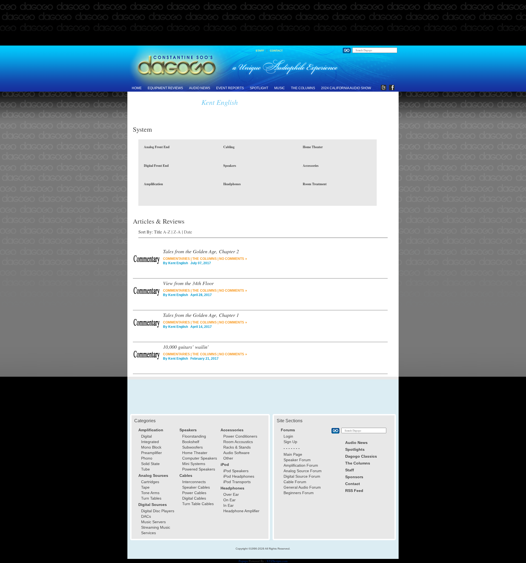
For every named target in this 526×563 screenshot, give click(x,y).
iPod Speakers (235, 471)
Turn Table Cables (198, 504)
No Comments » (233, 259)
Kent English (178, 263)
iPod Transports (237, 482)
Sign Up (290, 442)
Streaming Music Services (155, 530)
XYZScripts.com (277, 561)
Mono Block (151, 447)
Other (228, 458)
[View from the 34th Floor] (146, 293)
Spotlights (355, 449)
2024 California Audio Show (346, 88)
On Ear (229, 500)
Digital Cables (194, 498)
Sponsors (354, 477)
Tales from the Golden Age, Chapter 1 (201, 315)
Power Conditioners (240, 436)
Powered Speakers (198, 469)
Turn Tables (151, 498)
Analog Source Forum (303, 471)
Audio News (199, 88)
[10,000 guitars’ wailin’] (146, 357)
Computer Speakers (199, 458)
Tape (145, 487)
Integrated (150, 442)
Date (188, 232)
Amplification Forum (301, 465)
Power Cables (194, 493)
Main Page (293, 454)
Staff (260, 50)
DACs (146, 516)
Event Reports (230, 88)
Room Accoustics (238, 442)
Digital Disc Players (157, 511)
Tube (145, 469)
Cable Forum (295, 482)
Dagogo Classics (361, 456)
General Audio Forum (302, 487)
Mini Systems (193, 463)
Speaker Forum (297, 460)
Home (137, 88)
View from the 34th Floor (188, 283)
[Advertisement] (263, 23)
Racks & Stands (237, 447)
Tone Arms (150, 493)
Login (288, 436)
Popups (243, 561)
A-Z (166, 232)
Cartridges (150, 482)
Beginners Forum (299, 493)
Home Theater (194, 453)
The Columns (303, 88)
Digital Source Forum (302, 476)
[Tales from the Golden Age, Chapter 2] (146, 261)
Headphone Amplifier (241, 511)
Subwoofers (192, 447)
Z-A (177, 232)
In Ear (228, 505)
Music (279, 88)
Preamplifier (151, 453)
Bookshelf (190, 442)
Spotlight (259, 88)
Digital (146, 436)
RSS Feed (354, 490)
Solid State (150, 463)
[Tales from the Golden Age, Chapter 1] (146, 325)
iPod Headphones (238, 476)
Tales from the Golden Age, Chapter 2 (201, 251)
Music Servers (153, 522)
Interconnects (194, 482)
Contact (276, 50)
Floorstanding (194, 436)
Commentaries (176, 259)
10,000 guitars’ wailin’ (186, 347)
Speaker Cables (196, 487)
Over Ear (231, 494)
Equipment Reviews (165, 88)
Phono (146, 458)
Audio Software (236, 453)
